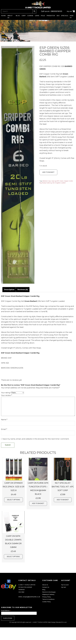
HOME (3, 15)
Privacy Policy (46, 597)
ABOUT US (10, 16)
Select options (13, 500)
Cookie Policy (46, 601)
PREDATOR (51, 15)
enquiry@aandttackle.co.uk (31, 596)
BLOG (18, 15)
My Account (65, 584)
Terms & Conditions (48, 599)
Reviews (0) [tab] (23, 290)
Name (4, 420)
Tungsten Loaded (60, 183)
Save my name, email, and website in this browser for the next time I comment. (36, 439)
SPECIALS (64, 15)
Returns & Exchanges (49, 592)
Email (4, 429)
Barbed (45, 181)
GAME (37, 15)
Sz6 (53, 183)
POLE (43, 15)
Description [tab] (9, 290)
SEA (58, 15)
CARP (24, 15)
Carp (49, 181)
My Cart (63, 587)
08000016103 (56, 11)
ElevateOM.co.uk (61, 622)
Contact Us (45, 587)
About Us (45, 584)
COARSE (30, 15)
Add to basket (48, 172)
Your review (6, 395)
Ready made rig (47, 183)
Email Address (6, 610)
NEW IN (71, 16)
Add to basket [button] (38, 503)
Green (61, 181)
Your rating (6, 393)
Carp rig (53, 181)
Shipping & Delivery (48, 594)
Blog (43, 589)
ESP (58, 181)
